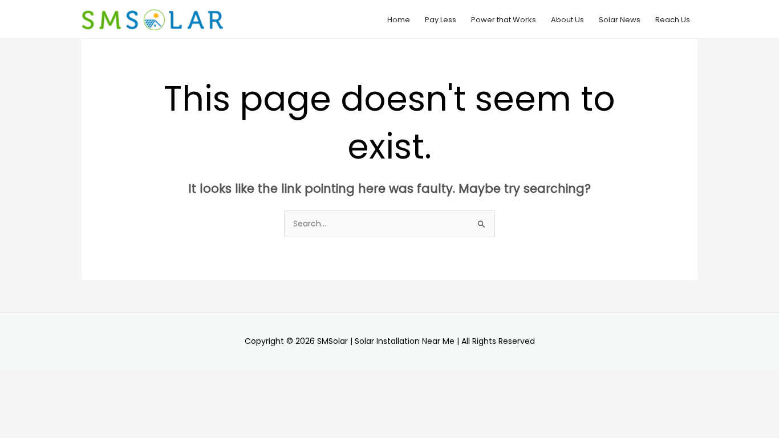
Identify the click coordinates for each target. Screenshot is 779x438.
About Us (567, 19)
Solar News (619, 19)
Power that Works (503, 19)
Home (398, 19)
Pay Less (440, 19)
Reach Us (672, 19)
